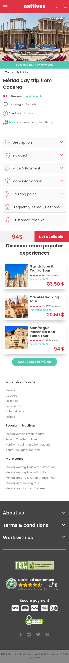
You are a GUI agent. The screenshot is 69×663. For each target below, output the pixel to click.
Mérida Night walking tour (22, 483)
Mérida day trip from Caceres (25, 488)
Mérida (10, 390)
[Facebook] (21, 634)
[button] (57, 6)
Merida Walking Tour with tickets (27, 472)
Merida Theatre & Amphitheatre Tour (31, 478)
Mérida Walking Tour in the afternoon (31, 467)
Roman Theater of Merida (23, 439)
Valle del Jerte (15, 411)
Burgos (10, 417)
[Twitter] (38, 634)
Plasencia (12, 401)
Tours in (16, 72)
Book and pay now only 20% (34, 65)
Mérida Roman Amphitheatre (25, 434)
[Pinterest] (47, 634)
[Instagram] (29, 634)
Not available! (52, 236)
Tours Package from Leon (23, 450)
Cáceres (11, 396)
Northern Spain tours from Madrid (28, 445)
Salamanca (13, 406)
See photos (57, 18)
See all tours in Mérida (34, 361)
